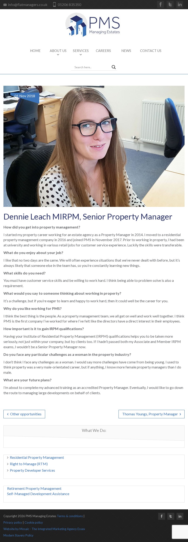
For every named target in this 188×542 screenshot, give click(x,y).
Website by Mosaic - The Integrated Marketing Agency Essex (44, 529)
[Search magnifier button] (114, 67)
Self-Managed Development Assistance (38, 493)
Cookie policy (34, 522)
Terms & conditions (70, 516)
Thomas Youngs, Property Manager (150, 414)
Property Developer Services (32, 470)
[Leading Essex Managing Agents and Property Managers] (94, 25)
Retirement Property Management (34, 488)
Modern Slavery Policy (18, 535)
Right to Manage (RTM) (29, 464)
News (126, 50)
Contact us (150, 50)
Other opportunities (25, 414)
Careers (103, 50)
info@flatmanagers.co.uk (27, 4)
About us (58, 50)
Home (35, 50)
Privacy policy (12, 522)
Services (81, 50)
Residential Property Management (37, 457)
